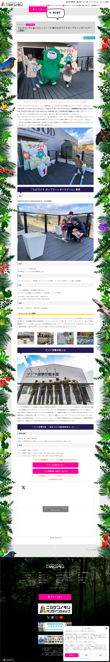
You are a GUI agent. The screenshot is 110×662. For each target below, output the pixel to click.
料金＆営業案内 (43, 580)
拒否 (86, 655)
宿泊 (80, 5)
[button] (106, 628)
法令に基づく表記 (83, 577)
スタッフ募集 (82, 582)
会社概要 (80, 580)
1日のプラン (87, 5)
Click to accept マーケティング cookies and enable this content (55, 509)
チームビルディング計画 (63, 577)
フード (24, 582)
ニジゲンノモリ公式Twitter (55, 441)
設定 (100, 655)
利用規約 (58, 582)
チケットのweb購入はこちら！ (55, 465)
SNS (79, 575)
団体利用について (61, 575)
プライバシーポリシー (85, 658)
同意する (71, 655)
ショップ (25, 580)
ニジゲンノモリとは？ (93, 1)
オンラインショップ (70, 5)
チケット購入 (39, 9)
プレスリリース (60, 587)
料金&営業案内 (71, 1)
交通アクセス (82, 1)
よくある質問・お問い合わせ (64, 580)
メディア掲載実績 (83, 572)
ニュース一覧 (26, 577)
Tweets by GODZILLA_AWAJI (55, 509)
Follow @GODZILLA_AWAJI (55, 479)
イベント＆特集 (45, 5)
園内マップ (96, 5)
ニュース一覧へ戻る (94, 549)
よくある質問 (105, 1)
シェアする (90, 38)
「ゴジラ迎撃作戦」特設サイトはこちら (55, 471)
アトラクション (35, 5)
